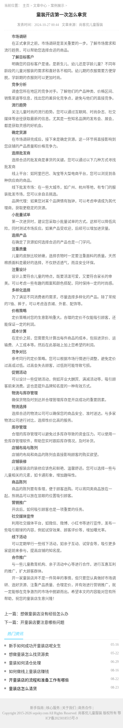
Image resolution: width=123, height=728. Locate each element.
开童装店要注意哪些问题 (42, 622)
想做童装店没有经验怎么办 (44, 614)
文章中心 (40, 6)
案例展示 (57, 6)
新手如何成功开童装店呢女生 (35, 646)
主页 (26, 6)
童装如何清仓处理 (25, 663)
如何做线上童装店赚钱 (29, 671)
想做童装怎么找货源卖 (29, 654)
